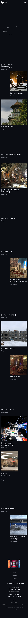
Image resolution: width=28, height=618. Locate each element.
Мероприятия (21, 30)
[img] (14, 50)
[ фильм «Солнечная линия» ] (11, 154)
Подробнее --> (4, 69)
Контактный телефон (14, 591)
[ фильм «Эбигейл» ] (17, 93)
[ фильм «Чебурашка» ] (9, 126)
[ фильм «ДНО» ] (15, 376)
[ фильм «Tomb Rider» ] (5, 475)
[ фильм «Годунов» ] (8, 218)
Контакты (14, 578)
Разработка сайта (14, 609)
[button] (25, 2)
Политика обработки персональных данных (14, 607)
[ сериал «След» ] (7, 251)
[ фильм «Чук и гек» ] (8, 315)
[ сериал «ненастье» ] (8, 348)
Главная (14, 572)
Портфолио (14, 575)
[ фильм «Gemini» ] (7, 410)
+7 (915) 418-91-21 (14, 589)
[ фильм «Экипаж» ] (8, 508)
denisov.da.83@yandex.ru (15, 583)
